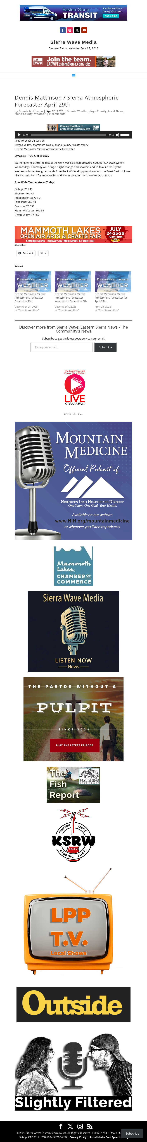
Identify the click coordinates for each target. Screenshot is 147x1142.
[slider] (125, 134)
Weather (40, 114)
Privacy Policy (78, 1137)
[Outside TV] (73, 1021)
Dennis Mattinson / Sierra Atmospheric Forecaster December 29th (30, 297)
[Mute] (117, 135)
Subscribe (105, 347)
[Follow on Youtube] (84, 30)
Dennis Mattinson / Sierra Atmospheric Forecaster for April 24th (111, 297)
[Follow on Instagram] (70, 30)
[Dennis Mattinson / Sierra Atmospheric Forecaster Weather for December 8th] (73, 281)
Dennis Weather (78, 111)
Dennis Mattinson (31, 111)
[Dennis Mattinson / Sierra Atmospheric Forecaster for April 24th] (113, 281)
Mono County (24, 114)
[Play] (19, 135)
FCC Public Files (73, 414)
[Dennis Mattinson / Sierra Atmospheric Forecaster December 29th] (33, 281)
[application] (73, 135)
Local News (115, 111)
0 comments (57, 114)
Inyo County (98, 111)
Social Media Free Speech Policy (109, 1137)
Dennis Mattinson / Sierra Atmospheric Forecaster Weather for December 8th (71, 297)
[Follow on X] (77, 30)
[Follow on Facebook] (63, 30)
